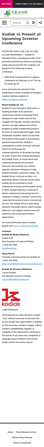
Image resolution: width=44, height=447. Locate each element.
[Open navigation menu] (4, 22)
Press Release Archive (26, 432)
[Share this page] (40, 22)
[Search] (28, 22)
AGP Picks (6, 4)
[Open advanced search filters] (34, 22)
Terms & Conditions (22, 443)
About (10, 432)
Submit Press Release (22, 437)
